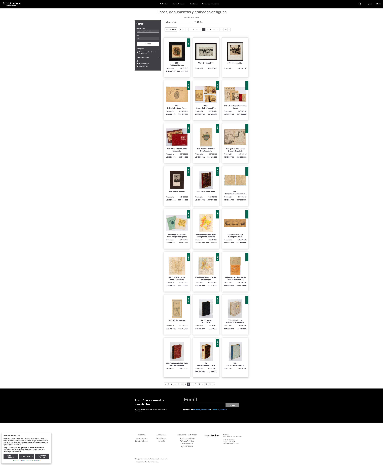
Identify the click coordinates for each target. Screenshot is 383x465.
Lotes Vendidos (143, 66)
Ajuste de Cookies (187, 446)
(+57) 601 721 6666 (229, 439)
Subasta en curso (141, 438)
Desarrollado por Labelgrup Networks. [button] (146, 462)
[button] (359, 4)
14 (225, 29)
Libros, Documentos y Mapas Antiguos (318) (147, 52)
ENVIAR (232, 405)
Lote (138, 35)
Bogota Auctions (141, 459)
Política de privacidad (219, 410)
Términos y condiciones (187, 438)
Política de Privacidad (187, 441)
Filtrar (148, 44)
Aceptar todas (11, 456)
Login (370, 4)
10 (214, 29)
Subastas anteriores (141, 441)
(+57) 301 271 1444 (229, 441)
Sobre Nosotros (161, 438)
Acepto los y (206, 410)
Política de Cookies (19, 460)
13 (221, 29)
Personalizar (26, 456)
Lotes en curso (143, 61)
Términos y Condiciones (201, 410)
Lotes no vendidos (144, 63)
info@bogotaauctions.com (230, 443)
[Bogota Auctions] (12, 4)
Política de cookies (187, 444)
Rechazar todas (42, 456)
